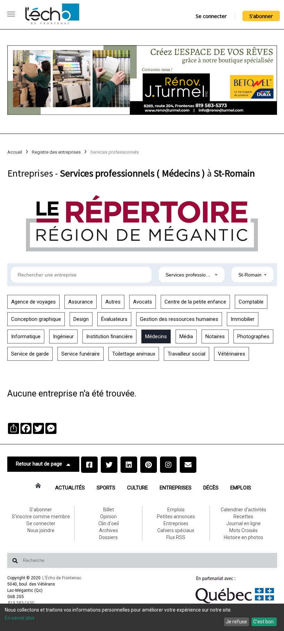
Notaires (215, 336)
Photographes (253, 336)
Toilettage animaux (133, 354)
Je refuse (236, 621)
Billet (108, 509)
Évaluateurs (114, 319)
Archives (108, 530)
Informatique (26, 336)
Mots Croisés (243, 530)
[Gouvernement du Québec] (235, 603)
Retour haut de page (39, 464)
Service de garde (30, 354)
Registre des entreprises (56, 152)
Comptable (251, 302)
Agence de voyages (33, 302)
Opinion (108, 516)
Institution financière (109, 336)
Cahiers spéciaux (175, 530)
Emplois (240, 488)
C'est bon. (264, 621)
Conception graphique (36, 319)
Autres (113, 302)
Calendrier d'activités (243, 509)
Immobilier (243, 319)
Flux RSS (175, 537)
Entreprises (176, 488)
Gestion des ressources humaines (179, 319)
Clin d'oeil (108, 523)
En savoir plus (20, 618)
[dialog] (142, 617)
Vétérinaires (231, 354)
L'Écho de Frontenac (61, 577)
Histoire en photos (243, 537)
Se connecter (211, 15)
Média (186, 336)
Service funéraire (80, 354)
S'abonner (261, 15)
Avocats (142, 302)
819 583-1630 (21, 602)
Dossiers (108, 537)
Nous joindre (40, 530)
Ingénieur (63, 336)
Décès (211, 488)
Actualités (70, 488)
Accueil (14, 152)
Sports (106, 488)
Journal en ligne (243, 523)
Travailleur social (186, 354)
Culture (137, 488)
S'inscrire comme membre (41, 516)
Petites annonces (176, 516)
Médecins (156, 336)
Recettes (243, 516)
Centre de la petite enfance (195, 302)
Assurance (80, 302)
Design (81, 319)
